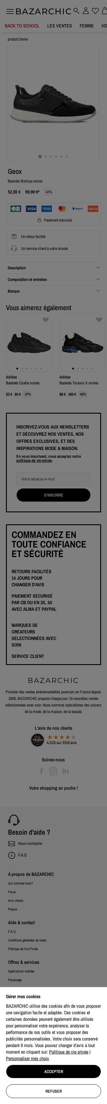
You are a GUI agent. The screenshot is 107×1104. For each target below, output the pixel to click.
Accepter (53, 1071)
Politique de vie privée (68, 1052)
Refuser (53, 1091)
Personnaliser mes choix (27, 1058)
